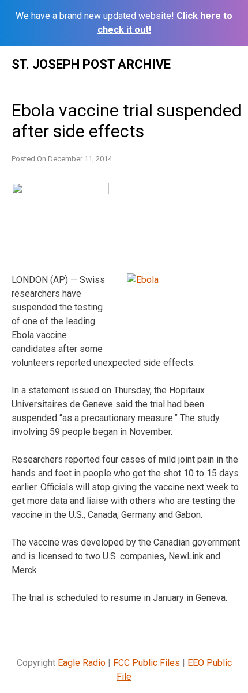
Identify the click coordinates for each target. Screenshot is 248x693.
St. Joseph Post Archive (91, 64)
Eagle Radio (82, 662)
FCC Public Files (146, 662)
